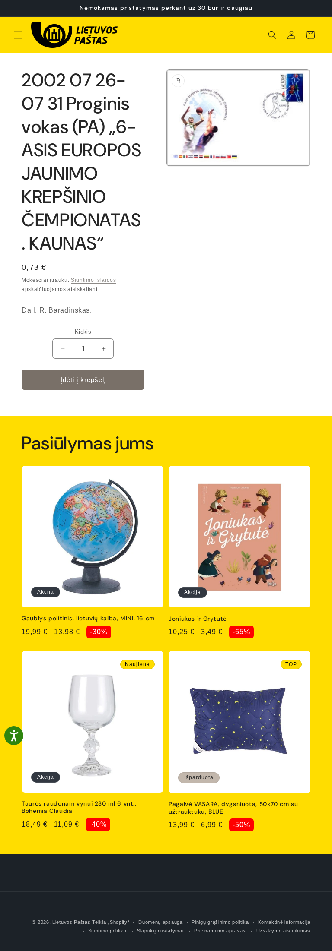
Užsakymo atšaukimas (283, 930)
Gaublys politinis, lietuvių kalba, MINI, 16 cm (88, 618)
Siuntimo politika (107, 930)
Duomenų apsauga (160, 922)
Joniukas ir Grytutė (198, 618)
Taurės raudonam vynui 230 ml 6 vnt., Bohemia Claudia (79, 807)
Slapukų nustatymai (160, 930)
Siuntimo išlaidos (93, 280)
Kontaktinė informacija (284, 922)
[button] (18, 34)
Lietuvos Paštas (71, 922)
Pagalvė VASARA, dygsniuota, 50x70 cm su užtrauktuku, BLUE (233, 807)
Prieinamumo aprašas (220, 930)
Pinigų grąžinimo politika (220, 922)
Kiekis (83, 332)
